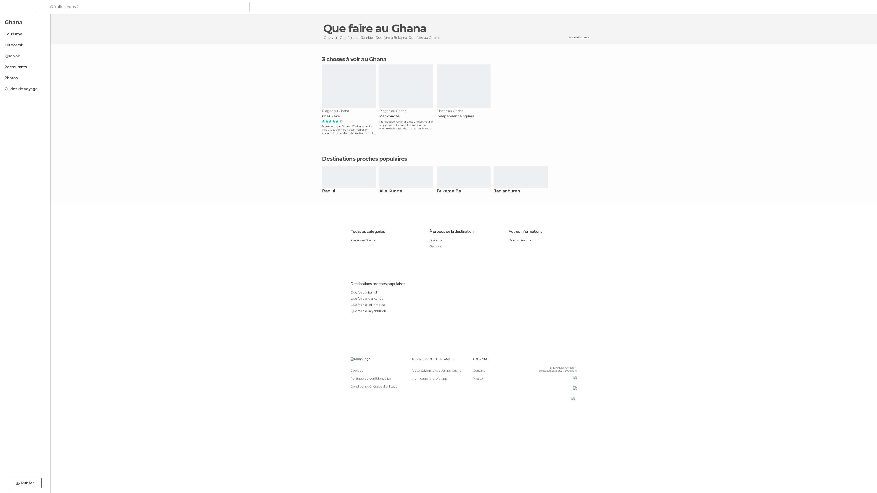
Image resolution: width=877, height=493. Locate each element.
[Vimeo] (565, 360)
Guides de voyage (21, 89)
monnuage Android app (429, 378)
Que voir (12, 56)
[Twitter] (558, 360)
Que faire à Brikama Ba (368, 305)
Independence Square (455, 116)
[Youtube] (573, 360)
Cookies (357, 370)
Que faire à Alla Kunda (367, 298)
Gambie (435, 246)
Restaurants (16, 67)
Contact (479, 370)
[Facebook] (550, 360)
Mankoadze (389, 116)
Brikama (436, 240)
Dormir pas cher (521, 240)
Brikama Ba (449, 191)
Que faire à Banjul (364, 292)
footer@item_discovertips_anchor (437, 370)
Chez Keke (331, 116)
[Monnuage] (17, 7)
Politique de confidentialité (371, 378)
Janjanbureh (507, 191)
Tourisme (13, 34)
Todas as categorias (368, 231)
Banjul (328, 191)
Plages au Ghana (363, 240)
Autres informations (525, 231)
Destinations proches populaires (364, 159)
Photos (11, 78)
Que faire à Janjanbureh (368, 311)
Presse (478, 378)
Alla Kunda (390, 191)
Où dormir (14, 45)
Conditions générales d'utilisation (375, 386)
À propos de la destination (451, 231)
